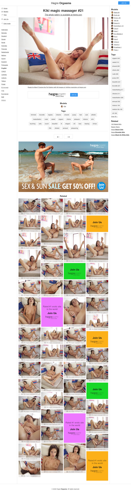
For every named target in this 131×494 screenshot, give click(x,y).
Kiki (65, 106)
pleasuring (74, 128)
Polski (3, 84)
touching (32, 124)
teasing (87, 124)
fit (61, 124)
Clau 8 (116, 28)
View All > (114, 116)
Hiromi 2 (116, 45)
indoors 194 (116, 105)
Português (4, 65)
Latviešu (4, 75)
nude (46, 119)
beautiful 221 (116, 82)
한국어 (3, 100)
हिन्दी (2, 97)
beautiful (54, 124)
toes (80, 124)
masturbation (37, 119)
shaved (66, 115)
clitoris (69, 119)
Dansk (3, 39)
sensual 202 (116, 101)
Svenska (4, 46)
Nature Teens (115, 127)
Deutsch (4, 36)
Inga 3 (116, 39)
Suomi (3, 59)
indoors (85, 119)
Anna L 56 (117, 18)
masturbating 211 (117, 90)
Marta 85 (117, 12)
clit (74, 124)
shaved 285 (116, 66)
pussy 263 (115, 78)
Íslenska (4, 33)
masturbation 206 (117, 97)
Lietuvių (3, 78)
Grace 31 (117, 23)
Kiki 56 (116, 20)
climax (95, 124)
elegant (67, 124)
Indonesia (4, 30)
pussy (74, 115)
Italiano (3, 55)
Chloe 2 (116, 42)
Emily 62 (117, 15)
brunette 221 (116, 86)
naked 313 (115, 62)
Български (4, 94)
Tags (5, 15)
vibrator (57, 128)
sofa (40, 124)
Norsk (3, 42)
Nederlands (5, 52)
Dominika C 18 (118, 26)
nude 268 (115, 74)
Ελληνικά (4, 87)
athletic (93, 115)
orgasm (61, 119)
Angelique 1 (118, 47)
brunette (42, 115)
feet (80, 115)
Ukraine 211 (116, 94)
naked (53, 119)
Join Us (123, 3)
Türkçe (3, 81)
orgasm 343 (116, 58)
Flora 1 (116, 50)
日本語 (3, 71)
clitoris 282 (115, 70)
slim (92, 119)
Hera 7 (116, 31)
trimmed (33, 115)
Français (4, 49)
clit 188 (114, 113)
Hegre (61, 3)
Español (4, 62)
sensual (65, 128)
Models (6, 12)
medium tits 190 (117, 109)
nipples (50, 115)
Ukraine (58, 115)
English (4, 68)
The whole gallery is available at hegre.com (63, 14)
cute (86, 115)
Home (5, 8)
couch (47, 124)
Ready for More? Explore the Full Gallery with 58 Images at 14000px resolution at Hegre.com (57, 87)
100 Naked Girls (116, 124)
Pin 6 (115, 36)
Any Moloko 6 (118, 34)
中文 (2, 91)
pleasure (77, 119)
